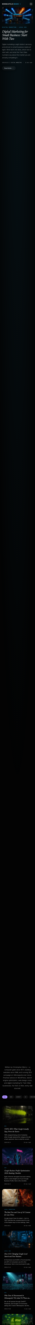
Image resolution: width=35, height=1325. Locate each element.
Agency (18, 1097)
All (5, 1097)
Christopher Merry (20, 1067)
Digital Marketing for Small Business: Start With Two (15, 35)
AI (25, 1097)
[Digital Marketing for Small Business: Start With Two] (17, 15)
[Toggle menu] (31, 4)
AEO (11, 1097)
